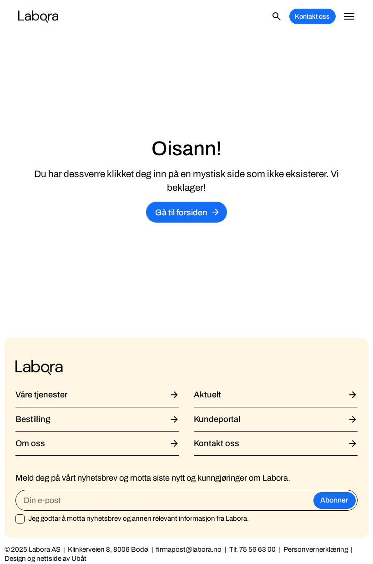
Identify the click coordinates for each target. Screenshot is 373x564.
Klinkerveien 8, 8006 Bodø (108, 549)
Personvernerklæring (315, 549)
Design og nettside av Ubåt (45, 558)
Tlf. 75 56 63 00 (252, 549)
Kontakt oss (312, 16)
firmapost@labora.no (189, 549)
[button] (349, 16)
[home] (38, 16)
